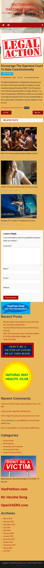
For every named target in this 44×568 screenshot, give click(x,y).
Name (6, 269)
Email (6, 278)
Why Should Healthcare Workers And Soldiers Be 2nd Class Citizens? (38, 113)
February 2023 (8, 522)
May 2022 (7, 530)
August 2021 (8, 548)
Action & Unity (7, 74)
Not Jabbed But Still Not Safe (14, 325)
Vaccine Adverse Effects (12, 452)
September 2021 (9, 545)
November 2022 (9, 524)
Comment (7, 246)
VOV (21, 77)
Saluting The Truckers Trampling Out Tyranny (18, 221)
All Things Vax (8, 443)
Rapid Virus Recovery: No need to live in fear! (23, 416)
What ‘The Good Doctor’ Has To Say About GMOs (21, 334)
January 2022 (8, 536)
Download (27, 107)
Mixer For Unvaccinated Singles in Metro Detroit (19, 153)
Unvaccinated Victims (11, 449)
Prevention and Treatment (13, 447)
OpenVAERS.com (14, 505)
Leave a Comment (33, 77)
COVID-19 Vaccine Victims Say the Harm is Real (19, 187)
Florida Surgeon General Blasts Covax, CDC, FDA (20, 322)
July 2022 (6, 527)
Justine (3, 404)
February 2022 (8, 533)
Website (6, 287)
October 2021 (8, 542)
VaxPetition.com (14, 489)
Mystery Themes (21, 565)
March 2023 (7, 519)
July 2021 (6, 551)
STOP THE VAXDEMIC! (7, 113)
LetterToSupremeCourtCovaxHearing (12, 107)
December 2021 (9, 539)
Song (14, 497)
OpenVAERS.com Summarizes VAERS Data (23, 428)
